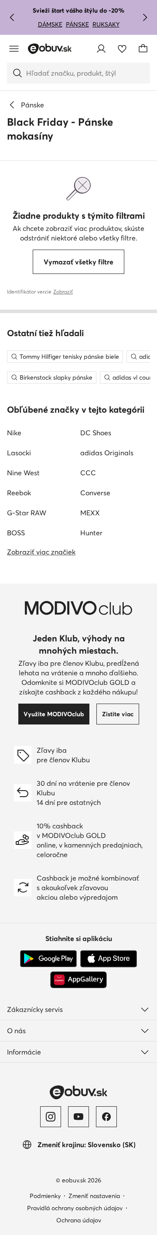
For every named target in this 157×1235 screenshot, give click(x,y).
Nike (14, 432)
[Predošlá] (12, 17)
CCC (88, 472)
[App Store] (108, 959)
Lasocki (19, 452)
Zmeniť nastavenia (94, 1196)
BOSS (16, 532)
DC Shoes (95, 432)
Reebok (19, 492)
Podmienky (45, 1196)
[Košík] (143, 48)
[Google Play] (48, 959)
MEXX (90, 512)
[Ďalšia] (144, 17)
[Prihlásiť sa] (101, 48)
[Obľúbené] (122, 48)
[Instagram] (50, 1116)
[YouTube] (78, 1116)
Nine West (23, 472)
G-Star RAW (26, 512)
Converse (95, 492)
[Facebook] (106, 1116)
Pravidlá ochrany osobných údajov (75, 1208)
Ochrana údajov (78, 1220)
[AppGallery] (78, 979)
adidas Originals (106, 452)
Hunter (91, 532)
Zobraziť (63, 291)
